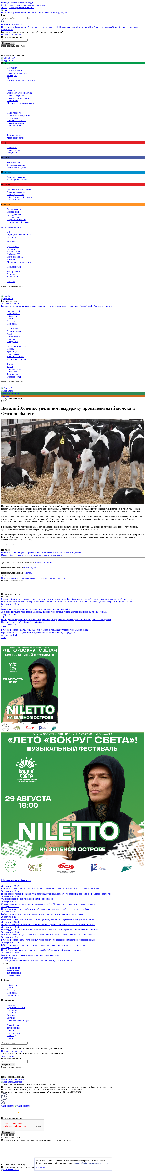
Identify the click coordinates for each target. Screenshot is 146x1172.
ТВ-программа (14, 973)
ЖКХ (9, 334)
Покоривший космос (17, 73)
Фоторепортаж (14, 377)
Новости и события (16, 880)
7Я (8, 78)
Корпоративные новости (19, 234)
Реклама (108, 27)
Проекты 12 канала (16, 120)
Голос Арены (13, 150)
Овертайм (12, 147)
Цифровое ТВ (13, 254)
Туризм (10, 364)
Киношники (13, 212)
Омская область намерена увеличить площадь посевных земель (32, 555)
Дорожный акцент (16, 165)
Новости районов (15, 356)
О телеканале (13, 975)
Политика (12, 324)
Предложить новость (11, 24)
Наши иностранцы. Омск (19, 115)
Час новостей (34, 27)
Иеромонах (12, 100)
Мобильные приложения (19, 262)
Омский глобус (14, 118)
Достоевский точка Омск (19, 189)
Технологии (13, 374)
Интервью (12, 371)
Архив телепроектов (11, 227)
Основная (11, 274)
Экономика (12, 328)
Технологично (14, 135)
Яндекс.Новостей (43, 562)
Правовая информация (18, 1020)
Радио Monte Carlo (80, 27)
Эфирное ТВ (13, 249)
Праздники (12, 341)
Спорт (10, 318)
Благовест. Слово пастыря (19, 93)
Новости (32, 12)
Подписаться (8, 43)
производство (58, 578)
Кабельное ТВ (14, 251)
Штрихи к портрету (16, 219)
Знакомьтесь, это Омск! (18, 98)
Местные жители (15, 138)
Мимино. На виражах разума (21, 103)
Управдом (12, 75)
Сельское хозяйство (16, 346)
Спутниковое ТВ (15, 257)
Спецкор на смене (15, 194)
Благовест (12, 90)
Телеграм (27, 573)
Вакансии (11, 237)
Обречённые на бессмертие (20, 197)
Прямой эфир (7, 12)
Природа (11, 349)
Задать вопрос (8, 1056)
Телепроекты (21, 12)
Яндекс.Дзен (29, 568)
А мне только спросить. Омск (21, 80)
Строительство (14, 331)
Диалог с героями (15, 95)
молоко (35, 578)
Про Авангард (96, 27)
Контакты (123, 27)
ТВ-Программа (63, 27)
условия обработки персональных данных (91, 1163)
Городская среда (15, 354)
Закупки (11, 1018)
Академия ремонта (16, 192)
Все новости (13, 995)
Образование (13, 336)
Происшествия (14, 369)
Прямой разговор (15, 123)
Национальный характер (19, 222)
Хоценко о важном (16, 177)
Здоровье (11, 339)
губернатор (45, 578)
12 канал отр (13, 276)
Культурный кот (14, 214)
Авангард (55, 12)
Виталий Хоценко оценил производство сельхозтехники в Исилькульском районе (41, 552)
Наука (10, 366)
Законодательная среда (18, 179)
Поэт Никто (13, 68)
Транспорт (12, 351)
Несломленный (14, 70)
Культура (11, 321)
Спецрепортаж (14, 125)
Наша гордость (14, 113)
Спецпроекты (43, 12)
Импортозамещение (16, 359)
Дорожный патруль (16, 167)
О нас (115, 27)
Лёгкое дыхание (15, 209)
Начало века (13, 217)
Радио (64, 12)
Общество (12, 316)
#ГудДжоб (12, 152)
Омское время (13, 199)
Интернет (11, 259)
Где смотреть (13, 246)
